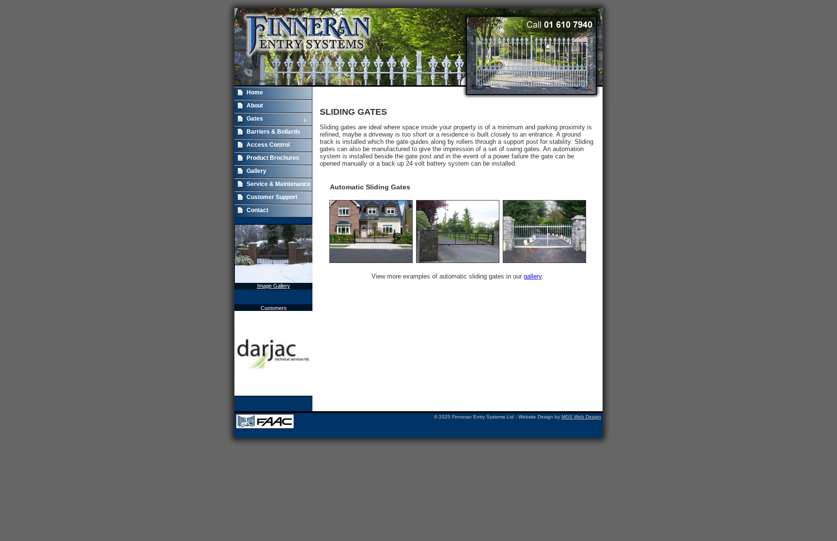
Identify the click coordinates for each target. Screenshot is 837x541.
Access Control (268, 144)
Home (255, 92)
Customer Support (272, 197)
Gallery (256, 171)
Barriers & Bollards (273, 131)
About (255, 105)
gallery (533, 276)
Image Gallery (273, 286)
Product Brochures (273, 158)
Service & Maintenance (278, 184)
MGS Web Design (581, 416)
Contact (257, 210)
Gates (248, 119)
